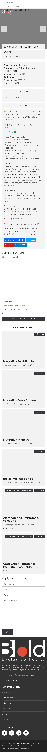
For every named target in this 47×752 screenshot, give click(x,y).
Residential (24, 65)
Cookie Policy (35, 743)
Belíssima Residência (18, 478)
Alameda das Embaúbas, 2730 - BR (21, 519)
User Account (10, 698)
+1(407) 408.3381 (12, 680)
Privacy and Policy (8, 746)
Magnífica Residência (18, 361)
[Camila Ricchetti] (23, 277)
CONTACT (5, 720)
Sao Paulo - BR (16, 74)
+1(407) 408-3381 (11, 2)
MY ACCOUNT (7, 692)
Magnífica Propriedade (19, 400)
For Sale (19, 68)
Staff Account (11, 703)
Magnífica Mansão (16, 439)
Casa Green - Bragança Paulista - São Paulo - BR (20, 565)
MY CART (5, 714)
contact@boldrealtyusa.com (15, 6)
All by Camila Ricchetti (23, 319)
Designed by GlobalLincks (19, 748)
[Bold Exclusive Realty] (5, 12)
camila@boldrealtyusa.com (15, 306)
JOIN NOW (6, 709)
